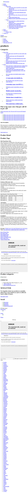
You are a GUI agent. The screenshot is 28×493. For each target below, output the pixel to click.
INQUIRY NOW (4, 296)
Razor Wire (8, 6)
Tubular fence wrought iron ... (14, 97)
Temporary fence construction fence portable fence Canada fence (16, 24)
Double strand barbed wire (11, 62)
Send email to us (4, 132)
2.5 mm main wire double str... (14, 78)
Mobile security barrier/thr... (14, 91)
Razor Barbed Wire (5, 234)
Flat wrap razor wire (7, 42)
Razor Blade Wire (4, 235)
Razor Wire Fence (4, 238)
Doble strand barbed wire (14, 17)
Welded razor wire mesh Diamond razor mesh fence (16, 228)
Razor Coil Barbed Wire (6, 237)
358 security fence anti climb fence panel (17, 25)
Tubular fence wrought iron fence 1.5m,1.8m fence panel (16, 27)
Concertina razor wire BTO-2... (14, 84)
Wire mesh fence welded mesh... (14, 103)
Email (2, 313)
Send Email (3, 309)
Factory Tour (9, 31)
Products (5, 5)
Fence (7, 19)
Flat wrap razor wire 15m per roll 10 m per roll (16, 60)
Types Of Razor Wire (5, 239)
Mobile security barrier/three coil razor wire (18, 18)
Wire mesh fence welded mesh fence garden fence (16, 65)
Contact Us (5, 33)
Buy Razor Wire (4, 233)
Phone (2, 317)
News (4, 29)
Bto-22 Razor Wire (5, 232)
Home (4, 4)
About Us (5, 30)
